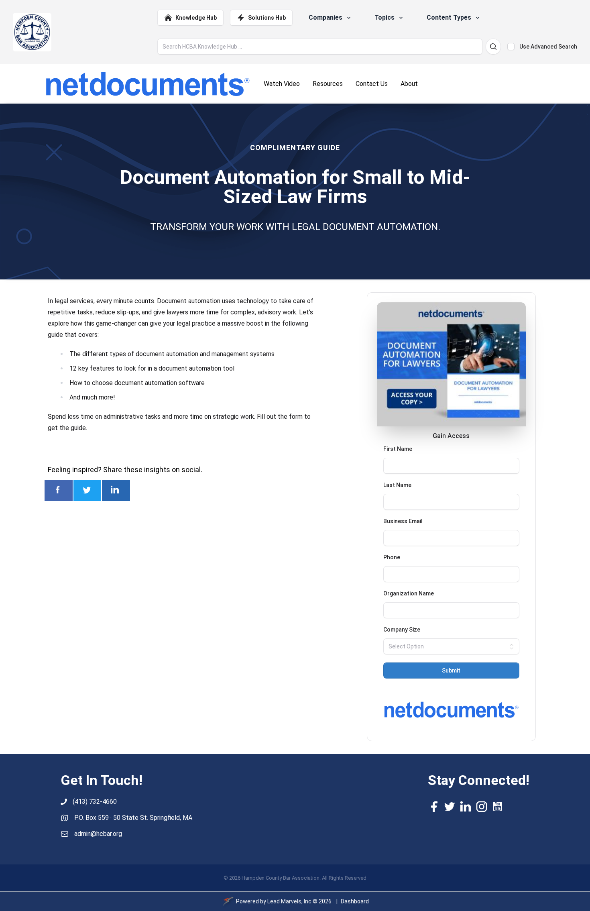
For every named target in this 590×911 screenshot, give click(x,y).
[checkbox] (511, 46)
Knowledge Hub (196, 17)
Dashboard (355, 901)
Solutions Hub (267, 17)
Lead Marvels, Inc (289, 901)
